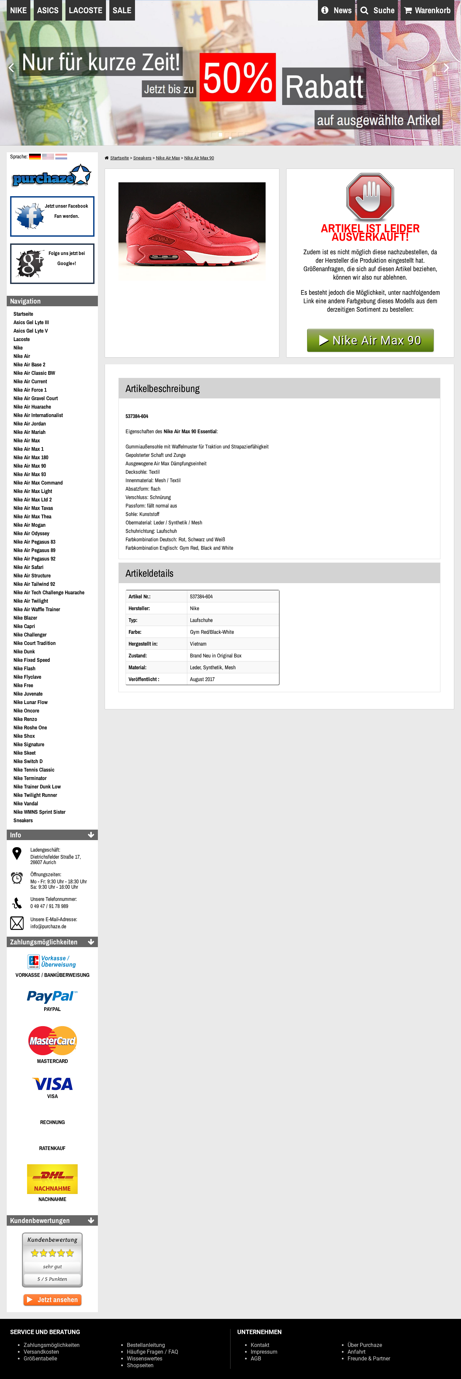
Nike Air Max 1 (28, 448)
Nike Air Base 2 (29, 364)
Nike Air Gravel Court (35, 398)
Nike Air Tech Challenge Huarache (48, 592)
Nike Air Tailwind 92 (34, 584)
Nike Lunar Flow (30, 702)
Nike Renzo (25, 719)
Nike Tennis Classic (33, 769)
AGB (256, 1358)
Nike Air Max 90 (29, 465)
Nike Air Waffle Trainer (36, 609)
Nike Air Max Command (38, 482)
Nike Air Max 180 (30, 457)
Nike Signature (28, 744)
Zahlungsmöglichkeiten (52, 1345)
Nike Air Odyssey (31, 533)
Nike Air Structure (32, 575)
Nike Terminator (30, 778)
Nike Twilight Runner (35, 795)
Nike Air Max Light (32, 491)
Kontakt (260, 1345)
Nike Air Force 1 (30, 389)
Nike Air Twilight (30, 600)
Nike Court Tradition (34, 643)
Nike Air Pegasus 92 (34, 558)
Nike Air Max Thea (32, 516)
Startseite (23, 313)
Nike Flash (24, 668)
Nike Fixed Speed (31, 660)
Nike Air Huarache (32, 406)
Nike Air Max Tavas (33, 508)
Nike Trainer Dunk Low (37, 786)
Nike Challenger (30, 634)
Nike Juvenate (28, 693)
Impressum (264, 1352)
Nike (18, 347)
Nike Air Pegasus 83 (34, 541)
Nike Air (21, 356)
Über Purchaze (365, 1345)
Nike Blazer (25, 617)
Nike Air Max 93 (29, 474)
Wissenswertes (144, 1358)
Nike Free (23, 685)
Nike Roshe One (30, 727)
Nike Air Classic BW (34, 372)
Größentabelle (40, 1358)
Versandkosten (41, 1352)
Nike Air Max (26, 440)
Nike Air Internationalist (38, 415)
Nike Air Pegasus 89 (34, 550)
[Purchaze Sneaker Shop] (52, 186)
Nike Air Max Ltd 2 (32, 499)
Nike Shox (24, 735)
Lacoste (21, 339)
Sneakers (23, 820)
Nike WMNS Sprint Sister (39, 811)
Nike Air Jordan (29, 423)
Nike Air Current (30, 381)
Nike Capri (24, 626)
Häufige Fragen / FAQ (152, 1352)
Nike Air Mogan (29, 524)
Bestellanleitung (146, 1345)
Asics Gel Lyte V (30, 330)
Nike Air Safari (28, 567)
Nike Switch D (28, 761)
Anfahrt (356, 1352)
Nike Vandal (25, 803)
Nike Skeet (24, 752)
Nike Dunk (24, 651)
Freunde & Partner (369, 1358)
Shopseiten (140, 1365)
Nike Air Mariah (29, 432)
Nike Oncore (26, 710)
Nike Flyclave (27, 676)
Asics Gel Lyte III (31, 322)
